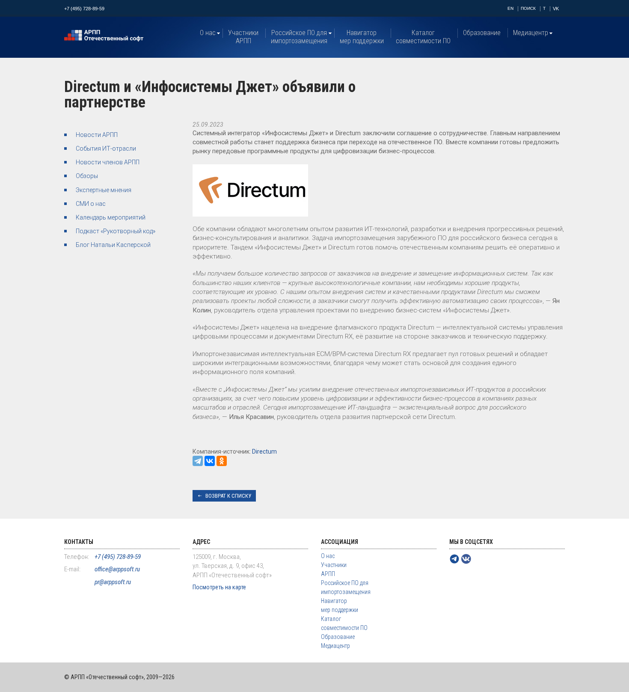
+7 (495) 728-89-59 (84, 8)
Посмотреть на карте (219, 587)
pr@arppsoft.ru (113, 582)
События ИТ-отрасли (106, 148)
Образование (482, 33)
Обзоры (87, 175)
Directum (264, 451)
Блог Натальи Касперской (113, 244)
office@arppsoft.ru (117, 569)
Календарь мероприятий (110, 217)
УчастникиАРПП (243, 37)
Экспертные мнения (103, 190)
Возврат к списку (228, 496)
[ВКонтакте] (210, 461)
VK (556, 8)
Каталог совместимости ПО (423, 37)
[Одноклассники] (222, 461)
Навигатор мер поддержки (362, 37)
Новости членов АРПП (107, 162)
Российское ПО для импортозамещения (299, 37)
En (510, 8)
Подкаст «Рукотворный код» (115, 231)
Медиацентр (530, 33)
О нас (208, 33)
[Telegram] (198, 461)
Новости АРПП (97, 134)
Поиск (528, 8)
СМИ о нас (91, 203)
